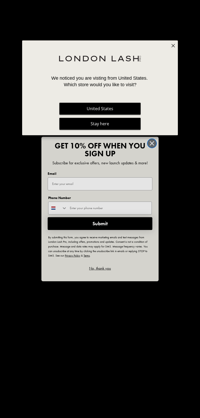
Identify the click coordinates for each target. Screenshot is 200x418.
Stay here (100, 124)
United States (100, 108)
